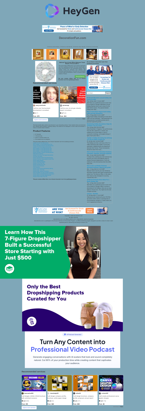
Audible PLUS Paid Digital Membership (42, 147)
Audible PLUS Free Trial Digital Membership (43, 155)
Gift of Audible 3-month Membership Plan (42, 148)
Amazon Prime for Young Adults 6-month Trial (43, 159)
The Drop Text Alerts (37, 156)
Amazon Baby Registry (38, 160)
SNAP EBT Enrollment (38, 153)
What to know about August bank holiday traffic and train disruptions (99, 112)
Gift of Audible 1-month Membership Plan (42, 151)
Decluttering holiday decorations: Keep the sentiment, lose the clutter (99, 124)
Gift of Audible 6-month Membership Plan (42, 149)
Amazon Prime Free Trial (38, 163)
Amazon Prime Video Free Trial (40, 176)
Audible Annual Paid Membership (40, 143)
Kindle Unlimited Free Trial (39, 164)
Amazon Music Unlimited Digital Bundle (42, 175)
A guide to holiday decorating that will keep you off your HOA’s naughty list (99, 138)
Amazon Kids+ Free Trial (38, 169)
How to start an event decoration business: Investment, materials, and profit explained (99, 152)
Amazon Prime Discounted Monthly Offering (43, 168)
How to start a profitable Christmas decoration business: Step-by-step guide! (99, 166)
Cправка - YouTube (92, 193)
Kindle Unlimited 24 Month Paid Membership (43, 145)
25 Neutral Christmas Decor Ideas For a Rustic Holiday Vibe (98, 180)
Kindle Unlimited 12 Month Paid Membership (43, 152)
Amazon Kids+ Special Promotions (41, 171)
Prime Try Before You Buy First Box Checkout (43, 172)
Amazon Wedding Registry (39, 161)
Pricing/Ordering (80, 76)
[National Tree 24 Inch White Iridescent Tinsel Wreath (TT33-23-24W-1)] (45, 71)
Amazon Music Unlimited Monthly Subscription (43, 173)
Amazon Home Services (38, 165)
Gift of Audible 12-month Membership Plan (42, 144)
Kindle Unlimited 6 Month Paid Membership (43, 157)
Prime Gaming (36, 167)
